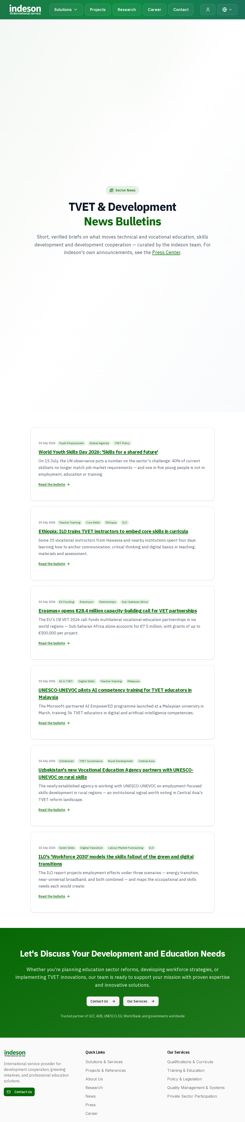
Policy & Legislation (184, 1079)
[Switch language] (227, 9)
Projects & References (105, 1070)
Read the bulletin (52, 484)
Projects (98, 9)
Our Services (137, 1001)
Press (90, 1104)
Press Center (166, 252)
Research (127, 9)
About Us (94, 1079)
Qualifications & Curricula (190, 1061)
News (90, 1096)
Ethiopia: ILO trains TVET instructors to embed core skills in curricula (113, 531)
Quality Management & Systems (196, 1087)
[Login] (207, 9)
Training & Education (186, 1070)
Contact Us (99, 1001)
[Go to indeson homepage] (25, 9)
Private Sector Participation (192, 1096)
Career (154, 9)
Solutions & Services (104, 1061)
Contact (181, 9)
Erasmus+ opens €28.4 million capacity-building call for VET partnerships (118, 610)
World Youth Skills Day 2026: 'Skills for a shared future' (98, 452)
